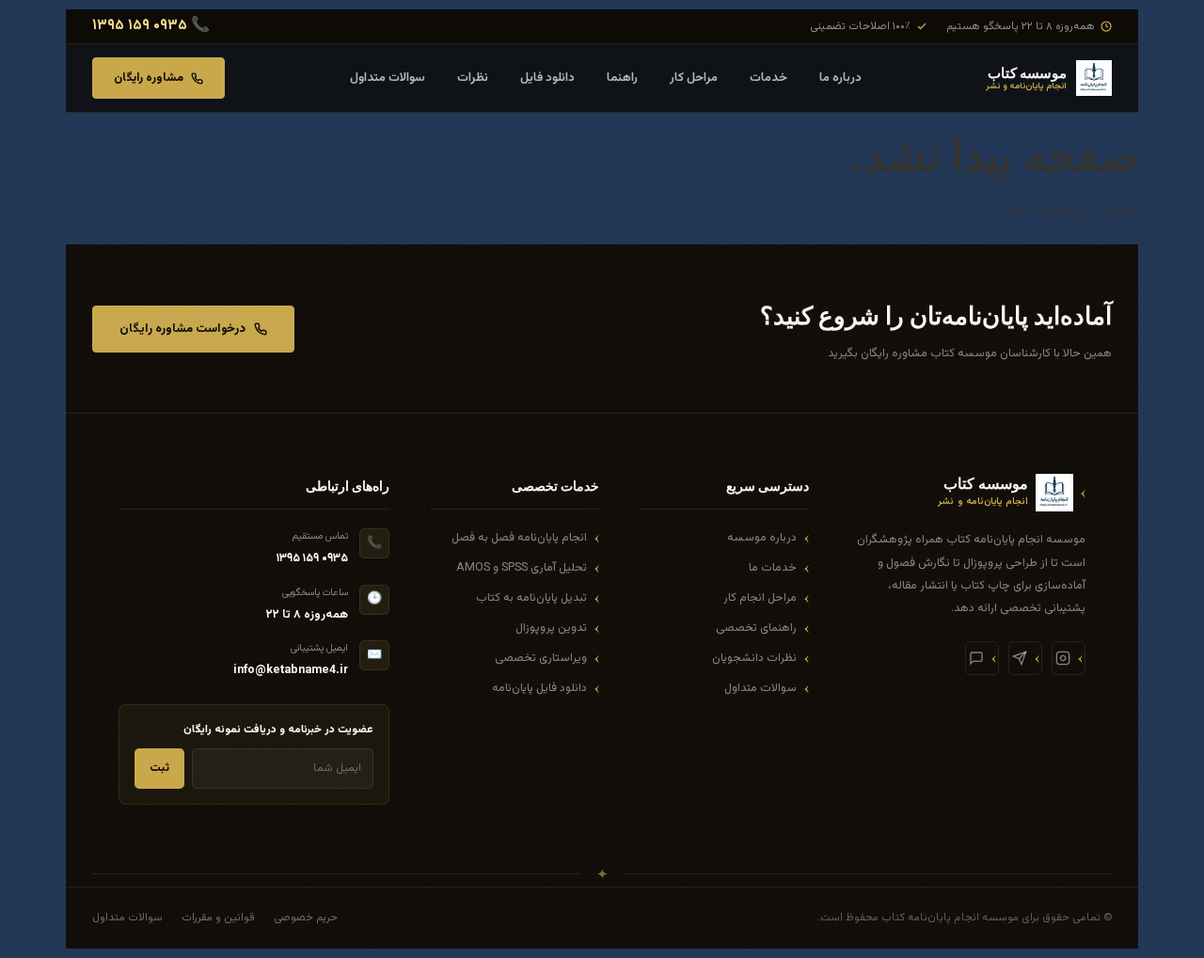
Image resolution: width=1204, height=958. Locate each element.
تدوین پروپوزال (551, 628)
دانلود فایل (547, 78)
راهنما (622, 78)
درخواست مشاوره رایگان (182, 329)
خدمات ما (773, 567)
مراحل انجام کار (760, 598)
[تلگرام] (1025, 658)
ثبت (159, 768)
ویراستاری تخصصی (541, 658)
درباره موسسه (762, 537)
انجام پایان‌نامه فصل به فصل (519, 537)
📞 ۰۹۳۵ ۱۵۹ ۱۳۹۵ (151, 26)
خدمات (768, 78)
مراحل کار (694, 78)
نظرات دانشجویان (754, 658)
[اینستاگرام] (1068, 658)
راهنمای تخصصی (756, 628)
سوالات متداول (387, 78)
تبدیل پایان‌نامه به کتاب (531, 598)
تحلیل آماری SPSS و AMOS (521, 567)
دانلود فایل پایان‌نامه (539, 688)
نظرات (472, 78)
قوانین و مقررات (218, 917)
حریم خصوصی (306, 917)
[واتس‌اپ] (982, 658)
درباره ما (840, 78)
